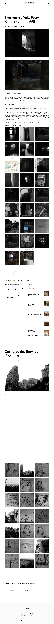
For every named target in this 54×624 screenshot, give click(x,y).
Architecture (23, 272)
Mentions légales (20, 620)
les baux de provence (26, 583)
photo (33, 583)
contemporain (30, 272)
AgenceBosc (31, 291)
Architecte (16, 272)
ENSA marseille (39, 272)
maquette (46, 272)
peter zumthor (9, 273)
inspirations (17, 583)
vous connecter (12, 280)
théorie (15, 273)
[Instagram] (22, 289)
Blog (12, 13)
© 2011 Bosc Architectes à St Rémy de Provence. (22, 607)
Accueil (6, 13)
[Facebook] (15, 289)
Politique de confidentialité (31, 620)
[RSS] (8, 289)
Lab (17, 13)
